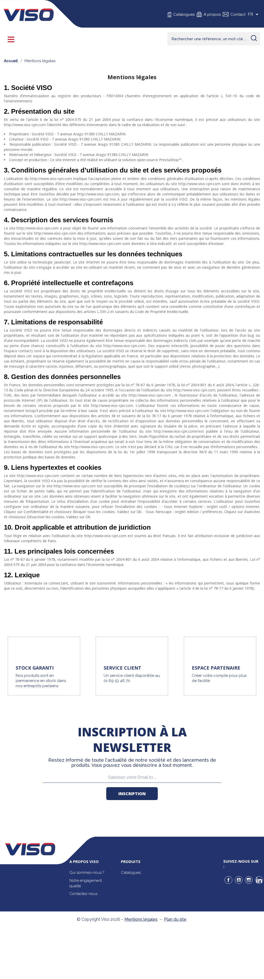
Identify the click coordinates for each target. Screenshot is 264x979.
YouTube (239, 880)
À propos (212, 14)
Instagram (249, 880)
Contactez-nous (83, 893)
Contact (237, 14)
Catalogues (184, 14)
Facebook (228, 880)
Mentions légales (141, 919)
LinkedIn (259, 880)
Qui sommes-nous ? (86, 872)
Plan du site (175, 919)
